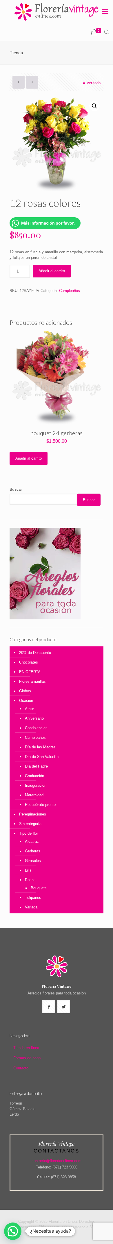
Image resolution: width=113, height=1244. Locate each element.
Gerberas (32, 851)
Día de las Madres (40, 747)
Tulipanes (33, 897)
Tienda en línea (26, 1048)
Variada (31, 907)
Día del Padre (36, 766)
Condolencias (36, 728)
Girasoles (33, 860)
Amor (29, 709)
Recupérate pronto (40, 804)
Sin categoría (30, 824)
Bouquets (39, 888)
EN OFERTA (30, 672)
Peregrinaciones (32, 814)
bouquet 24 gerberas (56, 432)
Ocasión (26, 700)
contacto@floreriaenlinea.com (56, 1161)
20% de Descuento (35, 652)
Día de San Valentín (42, 756)
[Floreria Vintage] (56, 12)
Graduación (34, 776)
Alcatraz (32, 841)
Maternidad (34, 795)
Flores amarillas (32, 681)
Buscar (16, 489)
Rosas (30, 880)
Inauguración (35, 785)
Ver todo (94, 83)
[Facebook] (57, 1235)
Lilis (28, 870)
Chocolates (28, 662)
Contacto (20, 1068)
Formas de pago (27, 1058)
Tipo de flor (28, 833)
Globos (25, 691)
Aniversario (34, 718)
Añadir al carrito (52, 271)
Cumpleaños (69, 290)
